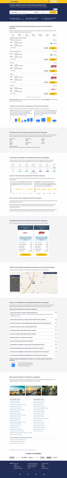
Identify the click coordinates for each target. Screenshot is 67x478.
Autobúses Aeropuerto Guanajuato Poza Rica (17, 441)
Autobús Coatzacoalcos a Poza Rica (16, 406)
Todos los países (45, 468)
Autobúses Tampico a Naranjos (39, 423)
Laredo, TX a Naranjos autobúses (39, 411)
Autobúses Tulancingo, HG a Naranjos (40, 427)
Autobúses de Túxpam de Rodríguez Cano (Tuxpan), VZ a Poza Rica (21, 432)
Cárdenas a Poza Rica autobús (15, 402)
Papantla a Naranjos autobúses (39, 416)
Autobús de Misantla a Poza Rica (15, 418)
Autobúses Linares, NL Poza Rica (15, 413)
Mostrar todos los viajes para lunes (34, 97)
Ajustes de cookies (32, 466)
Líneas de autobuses (18, 468)
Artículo (43, 466)
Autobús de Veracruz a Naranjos (39, 429)
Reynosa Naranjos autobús (38, 420)
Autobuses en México (17, 449)
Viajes (29, 468)
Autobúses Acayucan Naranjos (39, 402)
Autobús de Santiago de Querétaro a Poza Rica (18, 422)
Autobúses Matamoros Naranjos (39, 413)
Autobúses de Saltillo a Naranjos (39, 422)
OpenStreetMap (52, 293)
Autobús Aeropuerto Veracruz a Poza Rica (17, 443)
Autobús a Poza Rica (25, 449)
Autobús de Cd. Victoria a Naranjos (39, 406)
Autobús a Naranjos (32, 449)
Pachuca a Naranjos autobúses (39, 415)
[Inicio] (13, 1)
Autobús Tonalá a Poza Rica (14, 427)
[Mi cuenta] (48, 1)
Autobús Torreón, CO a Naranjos (39, 425)
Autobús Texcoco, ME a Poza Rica (15, 425)
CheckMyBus (11, 449)
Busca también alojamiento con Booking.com (17, 14)
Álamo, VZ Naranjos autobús (38, 404)
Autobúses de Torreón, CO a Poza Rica (16, 429)
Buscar (52, 48)
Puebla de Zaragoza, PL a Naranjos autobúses (41, 418)
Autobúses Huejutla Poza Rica (15, 411)
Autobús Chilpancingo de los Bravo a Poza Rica (18, 404)
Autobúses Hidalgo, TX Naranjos (39, 409)
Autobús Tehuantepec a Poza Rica (15, 423)
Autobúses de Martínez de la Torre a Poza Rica (17, 415)
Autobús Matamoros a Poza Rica (15, 416)
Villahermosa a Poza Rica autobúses (16, 434)
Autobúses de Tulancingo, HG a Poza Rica (17, 430)
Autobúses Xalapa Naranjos (38, 430)
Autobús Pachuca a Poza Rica (15, 420)
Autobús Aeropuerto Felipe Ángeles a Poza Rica (18, 439)
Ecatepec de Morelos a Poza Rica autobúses (17, 409)
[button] (33, 282)
